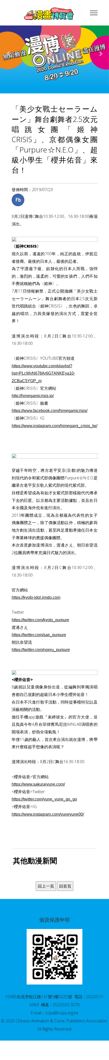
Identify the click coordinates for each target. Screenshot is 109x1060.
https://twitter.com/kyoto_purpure (40, 620)
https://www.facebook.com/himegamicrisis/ (49, 410)
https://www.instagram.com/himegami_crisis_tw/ (54, 426)
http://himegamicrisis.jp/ (33, 396)
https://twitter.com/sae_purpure (39, 635)
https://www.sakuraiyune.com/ (38, 784)
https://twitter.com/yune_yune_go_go (44, 799)
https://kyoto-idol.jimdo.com (36, 597)
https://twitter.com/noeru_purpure (41, 650)
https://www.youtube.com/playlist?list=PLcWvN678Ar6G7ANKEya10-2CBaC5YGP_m (43, 373)
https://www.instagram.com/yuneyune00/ (48, 814)
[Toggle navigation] (94, 12)
